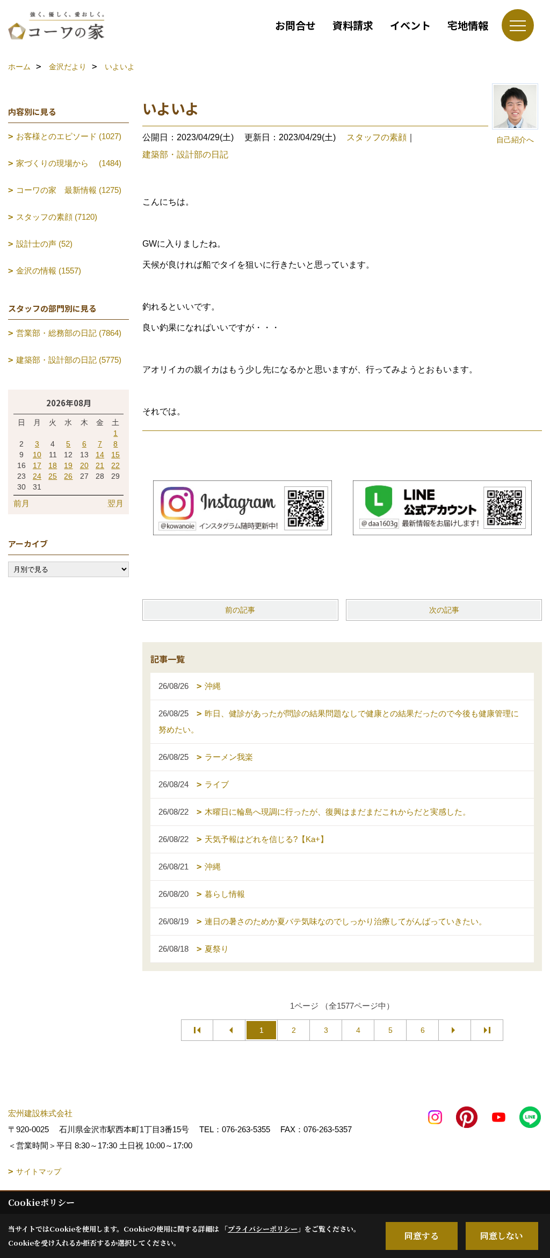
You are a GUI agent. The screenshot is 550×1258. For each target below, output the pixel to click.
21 (100, 465)
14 (100, 454)
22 (115, 465)
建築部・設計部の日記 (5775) (68, 359)
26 (68, 476)
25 (52, 476)
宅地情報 (467, 25)
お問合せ (295, 25)
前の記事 (240, 610)
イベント (410, 25)
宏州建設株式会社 (40, 1113)
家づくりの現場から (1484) (68, 163)
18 (52, 465)
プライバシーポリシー (263, 1229)
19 (68, 465)
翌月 (115, 503)
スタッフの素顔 (376, 137)
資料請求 (352, 25)
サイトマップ (38, 1171)
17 (37, 465)
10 (37, 454)
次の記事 (444, 610)
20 (84, 465)
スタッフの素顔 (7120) (56, 216)
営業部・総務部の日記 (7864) (68, 332)
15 (115, 454)
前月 (21, 503)
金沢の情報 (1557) (48, 270)
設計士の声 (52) (44, 243)
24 (37, 476)
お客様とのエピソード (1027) (68, 136)
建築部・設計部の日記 (185, 154)
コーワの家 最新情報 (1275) (68, 190)
